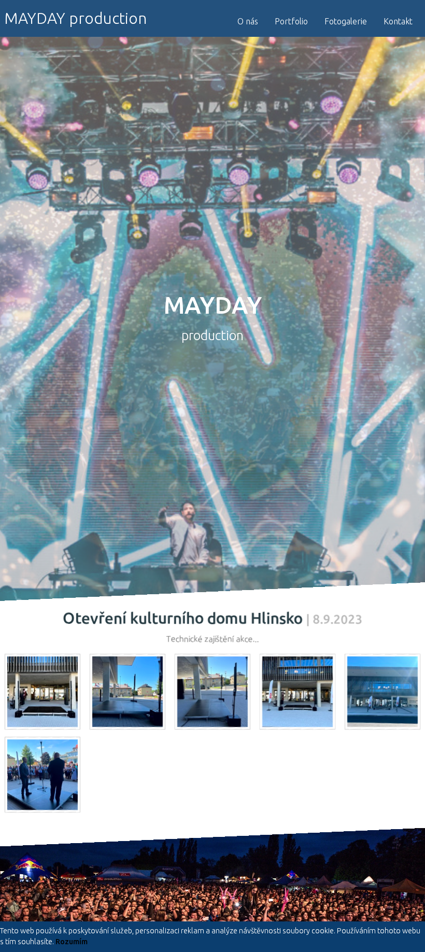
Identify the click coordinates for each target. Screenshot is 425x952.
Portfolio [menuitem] (291, 21)
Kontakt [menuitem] (398, 21)
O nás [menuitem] (247, 21)
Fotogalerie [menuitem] (345, 21)
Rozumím (71, 941)
